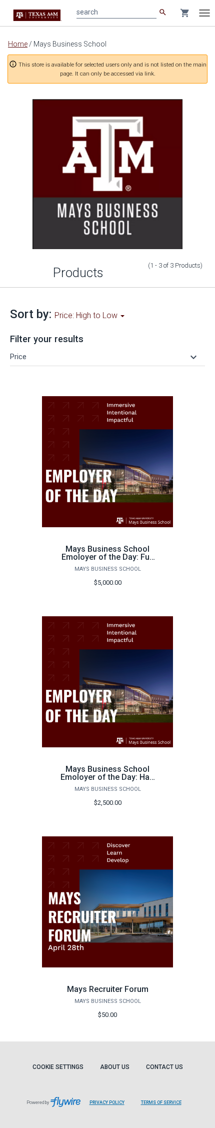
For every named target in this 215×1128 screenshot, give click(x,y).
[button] (105, 357)
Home (18, 44)
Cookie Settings (58, 1066)
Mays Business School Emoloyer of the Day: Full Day (108, 557)
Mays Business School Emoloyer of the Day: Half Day (107, 777)
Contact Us (164, 1066)
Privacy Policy (107, 1102)
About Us (115, 1066)
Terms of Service (161, 1102)
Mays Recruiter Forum (107, 989)
